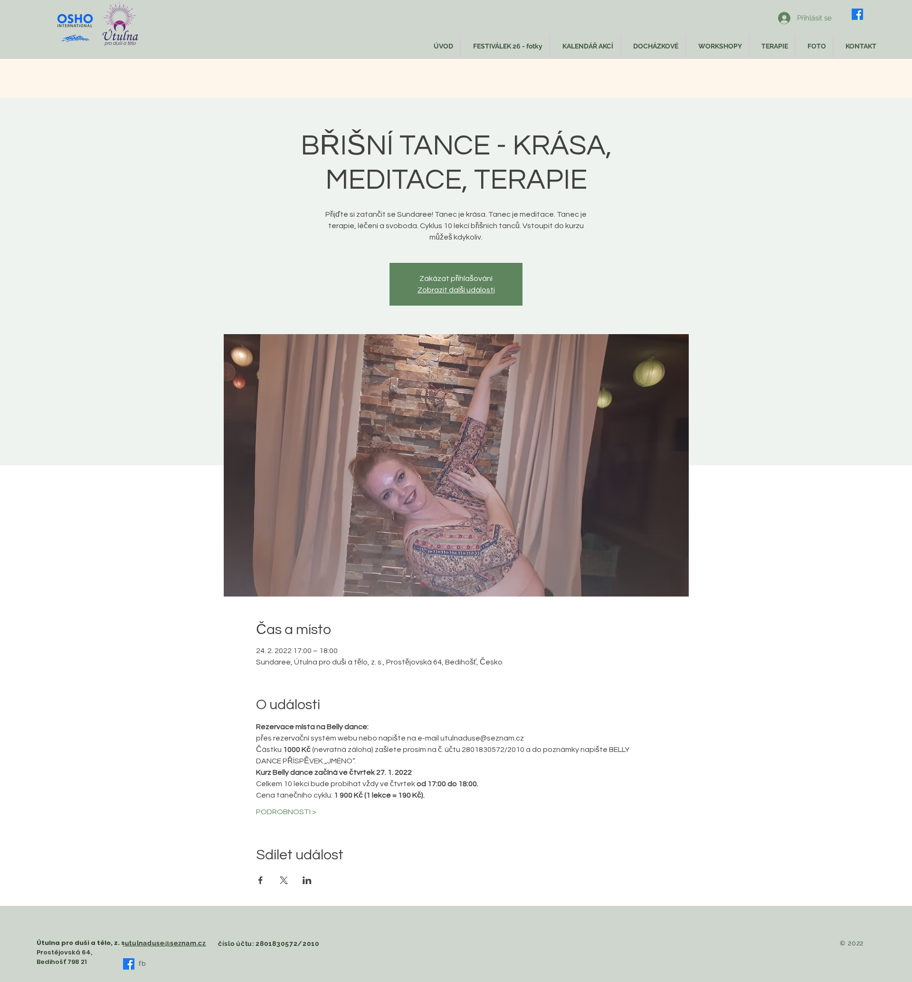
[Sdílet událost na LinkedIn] (307, 880)
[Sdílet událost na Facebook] (260, 880)
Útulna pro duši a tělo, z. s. (82, 942)
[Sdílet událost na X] (283, 880)
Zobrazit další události (456, 290)
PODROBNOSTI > (286, 812)
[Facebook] (857, 14)
